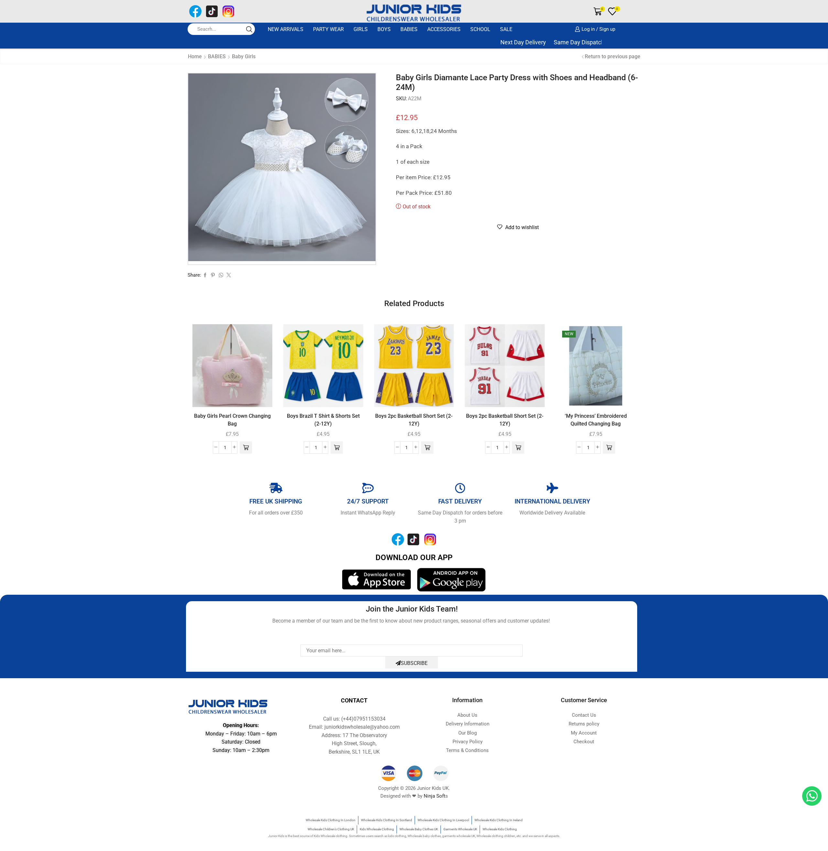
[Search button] (249, 29)
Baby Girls (244, 56)
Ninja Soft (434, 796)
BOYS (384, 29)
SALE (506, 29)
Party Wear (328, 29)
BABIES (409, 29)
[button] (246, 447)
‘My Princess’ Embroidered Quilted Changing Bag (596, 420)
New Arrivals (285, 29)
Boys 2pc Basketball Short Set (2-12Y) (413, 420)
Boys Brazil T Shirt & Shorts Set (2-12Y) (323, 420)
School (480, 29)
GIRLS (361, 29)
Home (195, 56)
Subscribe (414, 663)
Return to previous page (612, 56)
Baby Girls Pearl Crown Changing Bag (232, 420)
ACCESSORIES (444, 29)
